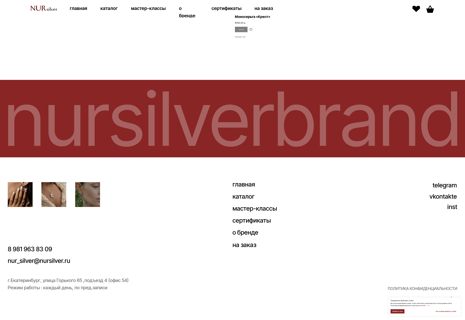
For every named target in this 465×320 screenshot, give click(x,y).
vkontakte (443, 196)
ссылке (427, 305)
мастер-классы (148, 8)
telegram (445, 185)
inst (452, 206)
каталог (109, 8)
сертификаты (227, 8)
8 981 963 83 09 (30, 249)
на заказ (264, 8)
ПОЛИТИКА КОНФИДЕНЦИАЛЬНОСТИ (422, 288)
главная (78, 8)
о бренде (245, 232)
